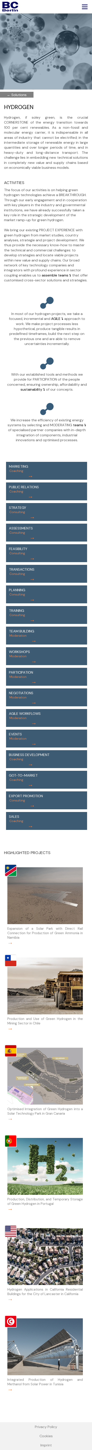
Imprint (46, 1445)
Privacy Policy (46, 1426)
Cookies (46, 1436)
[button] (84, 6)
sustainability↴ (33, 389)
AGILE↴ (57, 318)
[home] (9, 6)
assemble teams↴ (56, 275)
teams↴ (79, 425)
